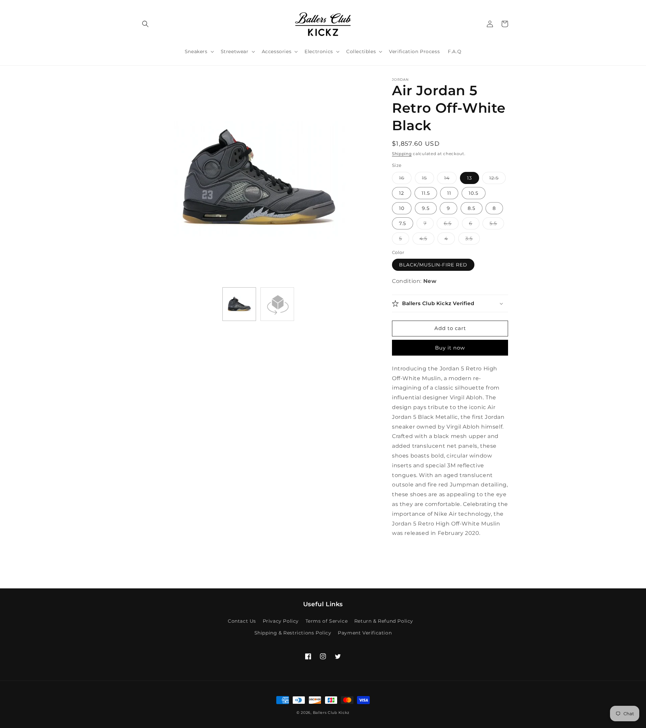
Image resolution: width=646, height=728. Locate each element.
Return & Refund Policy (383, 621)
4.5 (427, 240)
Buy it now (450, 347)
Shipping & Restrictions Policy (292, 633)
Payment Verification (365, 633)
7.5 (402, 223)
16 (405, 179)
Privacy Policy (281, 621)
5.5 (497, 224)
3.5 (472, 240)
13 (469, 178)
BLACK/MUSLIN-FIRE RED (433, 265)
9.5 (426, 208)
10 (401, 208)
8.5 (471, 208)
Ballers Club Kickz (331, 712)
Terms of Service (327, 621)
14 (450, 179)
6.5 (451, 224)
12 (401, 193)
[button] (145, 23)
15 (428, 179)
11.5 (426, 193)
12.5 (497, 179)
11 (449, 193)
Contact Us (242, 621)
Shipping (402, 153)
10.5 (473, 193)
